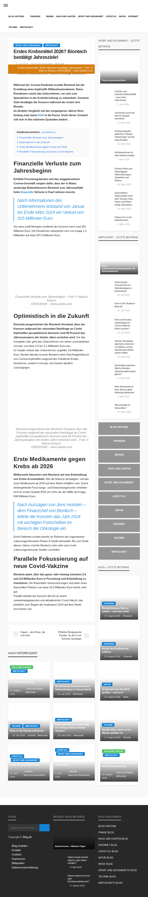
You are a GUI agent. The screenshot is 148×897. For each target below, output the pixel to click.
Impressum (18, 858)
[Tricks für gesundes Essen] (119, 71)
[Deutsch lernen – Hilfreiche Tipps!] (74, 836)
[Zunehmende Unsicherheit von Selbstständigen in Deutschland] (106, 286)
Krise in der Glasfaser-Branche (27, 730)
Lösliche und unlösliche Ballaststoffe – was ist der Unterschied (69, 761)
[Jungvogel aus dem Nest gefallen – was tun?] (119, 680)
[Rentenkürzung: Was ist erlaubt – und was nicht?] (119, 599)
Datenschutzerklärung (25, 867)
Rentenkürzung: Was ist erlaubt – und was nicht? (116, 610)
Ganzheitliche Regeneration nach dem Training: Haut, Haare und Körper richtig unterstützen (124, 199)
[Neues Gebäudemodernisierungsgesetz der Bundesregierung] (119, 261)
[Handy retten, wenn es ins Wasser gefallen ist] (119, 721)
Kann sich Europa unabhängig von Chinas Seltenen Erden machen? (72, 727)
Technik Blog (107, 876)
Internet (133, 16)
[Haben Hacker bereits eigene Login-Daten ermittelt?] (59, 861)
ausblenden (48, 132)
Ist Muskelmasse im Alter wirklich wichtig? (125, 153)
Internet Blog (107, 845)
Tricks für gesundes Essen (25, 765)
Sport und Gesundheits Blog (117, 870)
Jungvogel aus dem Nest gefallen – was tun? (116, 691)
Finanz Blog (106, 832)
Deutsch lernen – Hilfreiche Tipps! (70, 846)
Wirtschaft (26, 27)
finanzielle (27, 192)
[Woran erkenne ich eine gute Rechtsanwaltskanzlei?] (59, 879)
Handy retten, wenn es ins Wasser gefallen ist (116, 731)
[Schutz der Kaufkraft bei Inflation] (119, 640)
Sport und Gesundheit (90, 16)
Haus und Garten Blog (113, 838)
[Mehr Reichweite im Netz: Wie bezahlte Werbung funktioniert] (106, 390)
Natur (122, 16)
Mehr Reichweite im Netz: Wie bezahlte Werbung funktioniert (124, 389)
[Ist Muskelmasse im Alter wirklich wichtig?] (106, 156)
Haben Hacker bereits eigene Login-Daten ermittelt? (78, 860)
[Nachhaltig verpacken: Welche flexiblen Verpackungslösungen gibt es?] (106, 369)
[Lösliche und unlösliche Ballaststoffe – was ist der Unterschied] (106, 95)
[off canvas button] (6, 5)
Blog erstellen (20, 845)
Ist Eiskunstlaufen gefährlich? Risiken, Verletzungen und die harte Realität (125, 135)
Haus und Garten (65, 16)
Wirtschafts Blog (110, 883)
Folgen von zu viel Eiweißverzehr (123, 218)
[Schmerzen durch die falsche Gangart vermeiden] (106, 116)
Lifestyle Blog (108, 851)
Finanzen (35, 16)
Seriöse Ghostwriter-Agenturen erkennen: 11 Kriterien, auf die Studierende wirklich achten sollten (124, 347)
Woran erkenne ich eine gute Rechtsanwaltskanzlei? (79, 878)
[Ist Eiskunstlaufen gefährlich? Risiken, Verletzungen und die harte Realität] (106, 135)
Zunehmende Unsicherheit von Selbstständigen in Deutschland (73, 688)
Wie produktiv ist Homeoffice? (122, 406)
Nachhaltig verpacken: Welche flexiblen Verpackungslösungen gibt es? (125, 369)
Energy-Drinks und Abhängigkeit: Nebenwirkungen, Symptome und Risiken (123, 174)
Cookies (16, 854)
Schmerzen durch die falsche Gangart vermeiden (125, 116)
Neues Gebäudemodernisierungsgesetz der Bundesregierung (28, 679)
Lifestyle (111, 16)
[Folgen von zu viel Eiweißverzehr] (106, 221)
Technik (12, 27)
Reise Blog (105, 864)
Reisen (49, 16)
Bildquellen (18, 863)
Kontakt (16, 850)
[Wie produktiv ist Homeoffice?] (106, 409)
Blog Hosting (16, 16)
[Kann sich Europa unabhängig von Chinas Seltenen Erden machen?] (106, 323)
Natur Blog (105, 857)
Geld (41, 115)
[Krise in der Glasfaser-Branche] (29, 721)
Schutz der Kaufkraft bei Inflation (115, 650)
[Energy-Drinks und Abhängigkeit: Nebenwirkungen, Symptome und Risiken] (106, 172)
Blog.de (27, 836)
